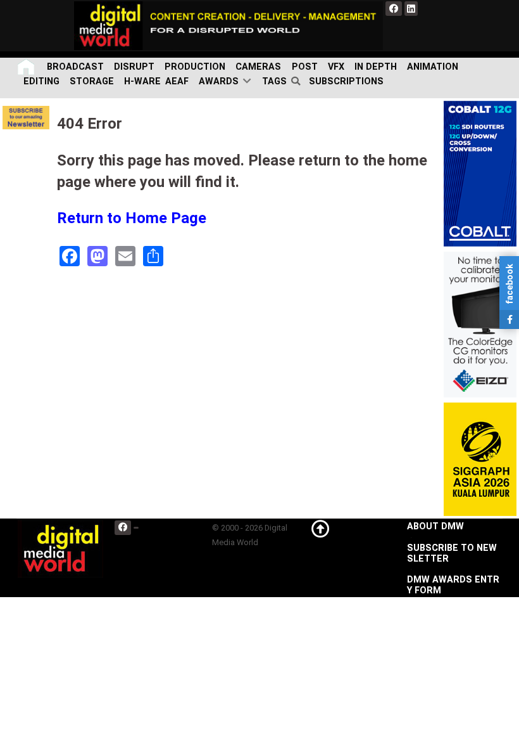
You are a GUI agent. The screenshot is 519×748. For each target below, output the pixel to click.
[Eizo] (480, 324)
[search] (298, 82)
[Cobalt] (480, 173)
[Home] (27, 66)
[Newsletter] (26, 117)
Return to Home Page (131, 218)
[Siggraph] (480, 459)
